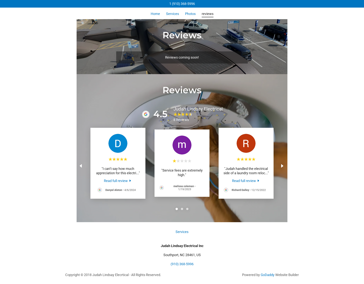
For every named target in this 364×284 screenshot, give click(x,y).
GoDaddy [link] (268, 275)
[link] (118, 180)
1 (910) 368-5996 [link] (182, 4)
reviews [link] (207, 14)
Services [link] (172, 14)
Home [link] (155, 14)
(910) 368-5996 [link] (182, 264)
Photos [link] (190, 14)
